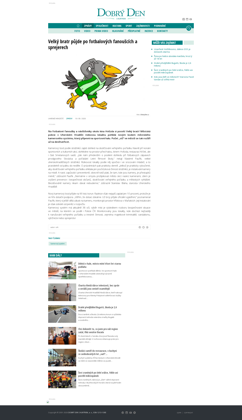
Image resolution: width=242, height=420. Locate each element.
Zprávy (88, 25)
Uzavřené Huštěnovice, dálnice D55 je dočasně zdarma (172, 50)
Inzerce (149, 31)
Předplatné (134, 31)
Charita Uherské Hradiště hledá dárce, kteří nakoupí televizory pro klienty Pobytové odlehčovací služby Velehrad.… (100, 295)
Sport (129, 25)
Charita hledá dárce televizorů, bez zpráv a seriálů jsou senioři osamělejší (98, 287)
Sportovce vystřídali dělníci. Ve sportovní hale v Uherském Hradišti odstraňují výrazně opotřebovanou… (97, 273)
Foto (77, 31)
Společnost (102, 25)
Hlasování (118, 31)
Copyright (188, 413)
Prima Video (101, 31)
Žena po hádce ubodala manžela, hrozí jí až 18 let (173, 57)
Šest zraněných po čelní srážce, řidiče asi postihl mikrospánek (173, 71)
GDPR (179, 413)
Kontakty (162, 31)
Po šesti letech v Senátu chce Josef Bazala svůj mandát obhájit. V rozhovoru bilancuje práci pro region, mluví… (98, 339)
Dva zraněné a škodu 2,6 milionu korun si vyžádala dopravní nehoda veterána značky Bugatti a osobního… (99, 317)
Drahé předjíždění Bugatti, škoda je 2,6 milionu (172, 64)
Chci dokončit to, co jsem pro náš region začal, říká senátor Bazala (98, 330)
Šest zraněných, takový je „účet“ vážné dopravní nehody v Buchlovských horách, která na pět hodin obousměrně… (99, 382)
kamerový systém (58, 243)
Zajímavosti (143, 25)
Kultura (117, 25)
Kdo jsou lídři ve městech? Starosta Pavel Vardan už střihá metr (174, 78)
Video (87, 31)
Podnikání (160, 25)
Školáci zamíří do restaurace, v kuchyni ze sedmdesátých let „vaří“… (97, 352)
